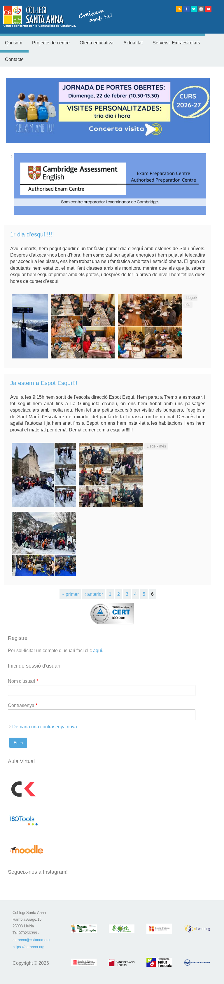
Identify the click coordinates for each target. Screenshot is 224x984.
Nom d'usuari (23, 681)
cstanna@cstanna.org (31, 940)
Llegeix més (157, 446)
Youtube (208, 9)
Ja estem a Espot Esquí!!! (44, 383)
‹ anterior (94, 594)
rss (179, 9)
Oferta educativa (96, 42)
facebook (186, 9)
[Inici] (56, 25)
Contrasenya (22, 705)
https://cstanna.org (28, 947)
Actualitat (133, 42)
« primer (70, 594)
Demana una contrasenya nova (44, 726)
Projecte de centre (51, 42)
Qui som (13, 42)
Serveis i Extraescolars (176, 42)
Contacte (14, 59)
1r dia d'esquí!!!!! (32, 234)
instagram (201, 9)
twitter (194, 9)
